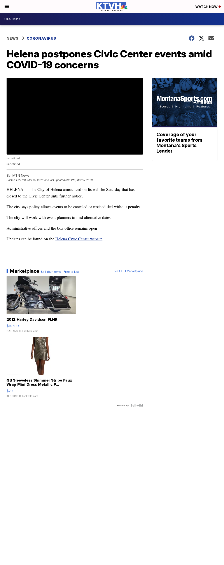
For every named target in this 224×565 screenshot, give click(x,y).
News (13, 38)
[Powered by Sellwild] (136, 405)
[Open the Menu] (6, 6)
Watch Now (207, 7)
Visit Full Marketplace (128, 271)
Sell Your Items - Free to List (60, 271)
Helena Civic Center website (78, 238)
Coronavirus (41, 38)
